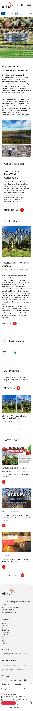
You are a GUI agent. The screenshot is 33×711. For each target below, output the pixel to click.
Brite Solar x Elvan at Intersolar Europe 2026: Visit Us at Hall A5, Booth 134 (16, 560)
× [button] (31, 683)
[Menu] (29, 5)
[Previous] (14, 428)
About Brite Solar (14, 163)
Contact (4, 643)
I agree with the (14, 670)
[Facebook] (2, 680)
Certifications (6, 630)
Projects (4, 628)
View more (14, 575)
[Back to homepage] (7, 5)
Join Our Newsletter (10, 660)
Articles (5, 468)
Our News (14, 468)
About (4, 623)
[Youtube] (25, 680)
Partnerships (6, 632)
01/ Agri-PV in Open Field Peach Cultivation (14, 417)
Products (5, 626)
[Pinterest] (11, 680)
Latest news (11, 440)
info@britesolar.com (9, 613)
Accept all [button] (8, 703)
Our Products (12, 221)
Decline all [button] (24, 703)
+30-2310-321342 (8, 610)
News (4, 639)
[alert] (16, 696)
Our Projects (11, 370)
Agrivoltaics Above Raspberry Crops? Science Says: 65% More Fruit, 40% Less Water (16, 474)
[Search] (18, 5)
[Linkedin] (20, 680)
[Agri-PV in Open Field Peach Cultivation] (16, 404)
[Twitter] (7, 680)
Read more (23, 690)
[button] (16, 708)
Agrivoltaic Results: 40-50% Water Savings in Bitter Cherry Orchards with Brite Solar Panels (16, 518)
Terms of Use (19, 670)
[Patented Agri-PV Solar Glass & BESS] (16, 241)
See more (6, 323)
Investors (5, 634)
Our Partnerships (14, 341)
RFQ (3, 636)
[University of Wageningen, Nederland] (12, 352)
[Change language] (22, 5)
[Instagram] (15, 680)
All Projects (9, 388)
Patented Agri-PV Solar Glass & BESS (14, 654)
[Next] (19, 428)
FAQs (3, 641)
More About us (11, 210)
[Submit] (23, 665)
